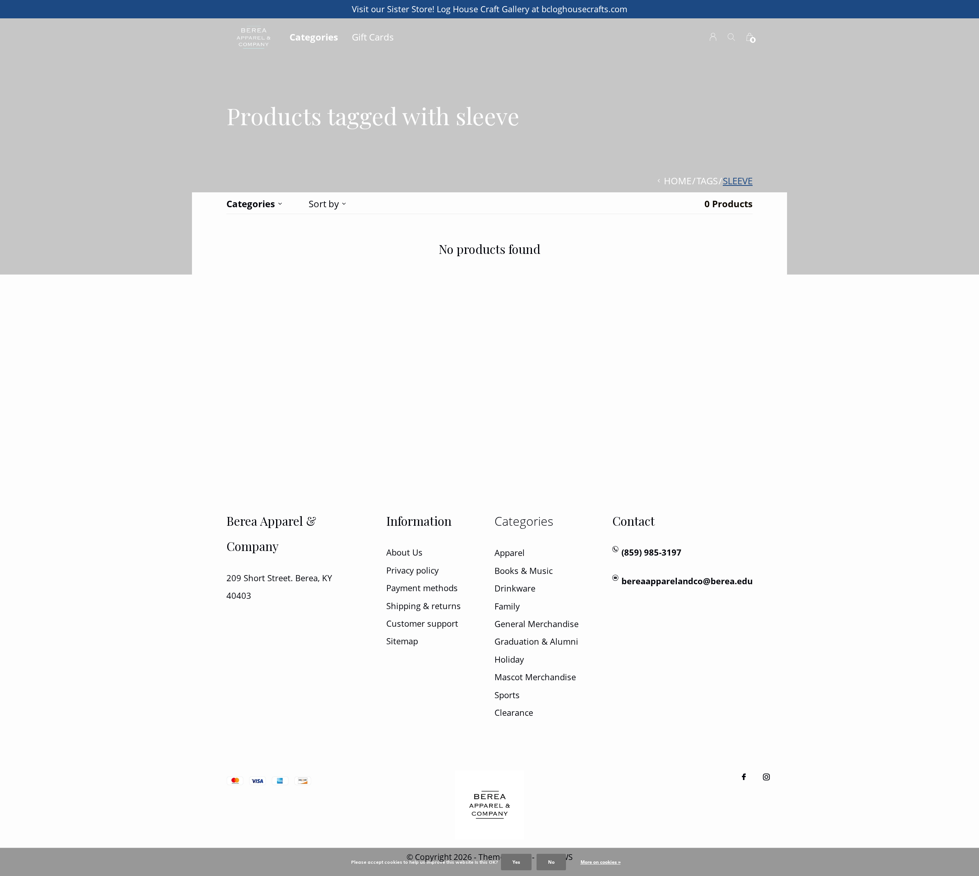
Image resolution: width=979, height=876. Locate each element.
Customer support (422, 623)
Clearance (513, 712)
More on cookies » (601, 862)
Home (677, 180)
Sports (507, 695)
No (551, 862)
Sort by (324, 203)
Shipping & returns (423, 606)
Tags (707, 180)
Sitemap (402, 641)
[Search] (731, 37)
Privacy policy (412, 570)
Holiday (509, 659)
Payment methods (422, 588)
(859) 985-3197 (651, 552)
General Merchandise (536, 624)
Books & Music (523, 571)
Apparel (509, 553)
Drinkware (514, 588)
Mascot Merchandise (535, 677)
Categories (313, 37)
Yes (516, 862)
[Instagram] (766, 777)
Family (507, 606)
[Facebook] (744, 777)
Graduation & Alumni (536, 641)
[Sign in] (713, 37)
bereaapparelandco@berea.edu (687, 581)
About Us (404, 552)
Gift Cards (373, 37)
